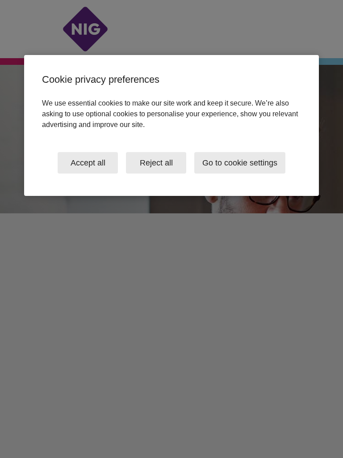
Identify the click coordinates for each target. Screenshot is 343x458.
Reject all (156, 162)
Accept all (88, 162)
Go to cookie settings (239, 162)
